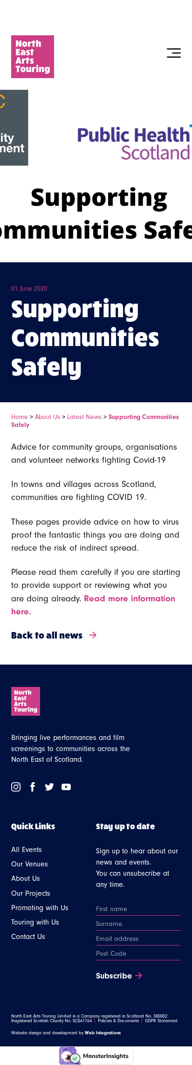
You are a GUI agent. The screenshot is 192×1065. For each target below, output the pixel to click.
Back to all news (46, 634)
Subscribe (114, 976)
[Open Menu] (174, 53)
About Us (47, 417)
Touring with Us (35, 922)
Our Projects (30, 893)
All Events (26, 849)
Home (19, 417)
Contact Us (28, 936)
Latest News (84, 417)
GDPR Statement (161, 1021)
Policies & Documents (118, 1021)
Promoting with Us (40, 908)
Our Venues (29, 864)
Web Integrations (103, 1033)
